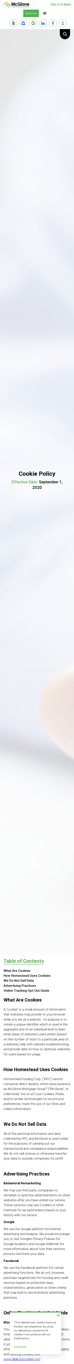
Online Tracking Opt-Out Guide (26, 990)
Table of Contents (24, 961)
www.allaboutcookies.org (22, 1359)
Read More (20, 1346)
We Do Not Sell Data (19, 980)
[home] (16, 4)
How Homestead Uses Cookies (27, 976)
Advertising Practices (20, 986)
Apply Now (31, 13)
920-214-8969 (61, 4)
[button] (45, 13)
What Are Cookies (17, 971)
